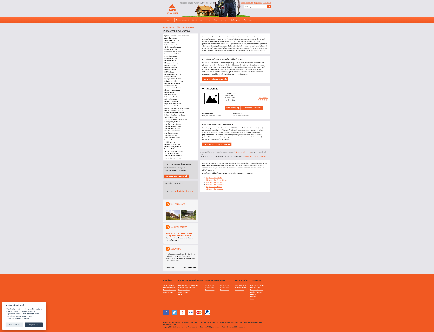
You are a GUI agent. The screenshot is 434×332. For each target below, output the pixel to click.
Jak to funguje (168, 292)
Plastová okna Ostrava (172, 90)
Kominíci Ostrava (170, 65)
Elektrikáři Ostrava (170, 49)
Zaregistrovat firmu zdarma (215, 144)
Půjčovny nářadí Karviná (214, 182)
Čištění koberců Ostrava (172, 47)
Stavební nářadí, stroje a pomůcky (254, 156)
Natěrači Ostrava (170, 76)
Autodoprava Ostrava (171, 40)
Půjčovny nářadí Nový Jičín (215, 184)
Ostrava (191, 27)
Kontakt (253, 297)
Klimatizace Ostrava (171, 63)
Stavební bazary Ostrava (172, 124)
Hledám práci (224, 288)
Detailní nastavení (22, 319)
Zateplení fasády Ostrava (173, 156)
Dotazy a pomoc (255, 288)
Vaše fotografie (240, 285)
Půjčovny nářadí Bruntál (214, 178)
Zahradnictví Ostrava (171, 153)
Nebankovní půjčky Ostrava (173, 81)
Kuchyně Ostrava (170, 70)
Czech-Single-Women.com (252, 322)
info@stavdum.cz (184, 191)
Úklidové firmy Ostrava (172, 144)
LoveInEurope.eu (169, 325)
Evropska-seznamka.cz (192, 322)
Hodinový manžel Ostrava (173, 54)
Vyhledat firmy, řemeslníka (187, 288)
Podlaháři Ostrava (170, 95)
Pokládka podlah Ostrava (172, 97)
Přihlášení (267, 3)
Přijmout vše (33, 325)
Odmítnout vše (14, 325)
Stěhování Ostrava (170, 135)
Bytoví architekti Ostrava (172, 45)
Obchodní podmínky (257, 285)
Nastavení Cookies (256, 290)
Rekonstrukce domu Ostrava (174, 113)
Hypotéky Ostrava (170, 56)
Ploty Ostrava (169, 92)
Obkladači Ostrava (170, 85)
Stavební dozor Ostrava (172, 126)
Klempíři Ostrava (170, 61)
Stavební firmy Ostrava (172, 128)
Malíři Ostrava (169, 72)
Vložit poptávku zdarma (213, 79)
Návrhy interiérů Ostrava (172, 79)
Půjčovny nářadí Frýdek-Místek (216, 180)
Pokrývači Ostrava (170, 99)
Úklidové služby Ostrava (172, 147)
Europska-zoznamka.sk (210, 322)
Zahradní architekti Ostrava (173, 151)
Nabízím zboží (210, 290)
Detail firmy (231, 108)
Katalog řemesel (169, 27)
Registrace (258, 3)
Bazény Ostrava (169, 43)
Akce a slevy (239, 290)
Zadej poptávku (247, 3)
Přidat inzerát (209, 285)
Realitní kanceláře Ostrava (173, 106)
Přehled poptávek (169, 288)
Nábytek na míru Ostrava (172, 74)
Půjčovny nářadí (181, 27)
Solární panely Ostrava (172, 122)
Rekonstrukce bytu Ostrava (173, 110)
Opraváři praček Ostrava (172, 88)
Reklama (253, 294)
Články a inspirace (241, 288)
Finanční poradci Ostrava (172, 52)
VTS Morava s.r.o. (210, 89)
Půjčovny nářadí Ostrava (172, 104)
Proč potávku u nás (169, 290)
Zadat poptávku (168, 285)
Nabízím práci (224, 290)
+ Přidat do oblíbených (252, 108)
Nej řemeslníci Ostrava (172, 83)
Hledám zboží (209, 288)
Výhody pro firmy (184, 290)
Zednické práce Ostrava (172, 158)
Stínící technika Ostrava (172, 138)
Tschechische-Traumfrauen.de (230, 322)
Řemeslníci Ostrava (171, 117)
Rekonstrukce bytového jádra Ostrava (177, 108)
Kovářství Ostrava (170, 67)
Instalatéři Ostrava (170, 58)
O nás (252, 299)
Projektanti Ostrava (171, 101)
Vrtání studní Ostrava (171, 149)
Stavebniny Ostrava (171, 133)
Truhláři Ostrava (169, 142)
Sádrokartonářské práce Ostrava (175, 119)
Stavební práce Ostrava (172, 131)
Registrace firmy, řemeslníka (188, 285)
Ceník (180, 294)
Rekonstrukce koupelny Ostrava (175, 115)
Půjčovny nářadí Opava (214, 187)
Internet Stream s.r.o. (237, 327)
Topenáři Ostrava (170, 140)
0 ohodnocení (263, 98)
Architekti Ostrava (170, 38)
